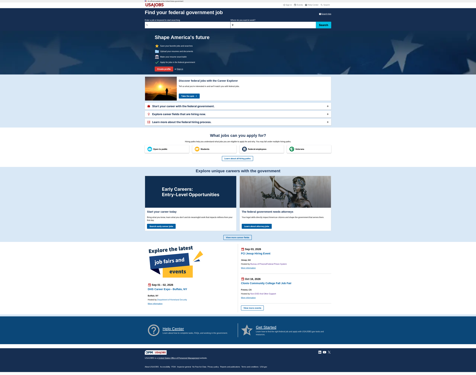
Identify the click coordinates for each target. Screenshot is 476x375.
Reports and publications (230, 367)
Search (323, 25)
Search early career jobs (161, 226)
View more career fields (237, 237)
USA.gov (263, 367)
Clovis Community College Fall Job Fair (266, 283)
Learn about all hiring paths (237, 158)
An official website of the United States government (165, 1)
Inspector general (184, 367)
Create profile (164, 69)
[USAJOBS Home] (155, 5)
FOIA (173, 367)
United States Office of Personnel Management (178, 358)
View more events (252, 308)
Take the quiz (187, 96)
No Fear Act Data (199, 367)
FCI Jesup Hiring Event (255, 253)
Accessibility (165, 367)
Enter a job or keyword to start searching (162, 20)
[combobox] (187, 25)
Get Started (266, 327)
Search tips (326, 14)
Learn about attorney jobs (256, 226)
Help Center (173, 329)
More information (155, 304)
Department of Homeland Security (172, 300)
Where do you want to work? (242, 20)
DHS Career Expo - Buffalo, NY (167, 289)
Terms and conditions (250, 367)
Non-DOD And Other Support (263, 294)
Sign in (180, 69)
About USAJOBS (152, 367)
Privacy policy (213, 367)
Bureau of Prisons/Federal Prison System (268, 264)
